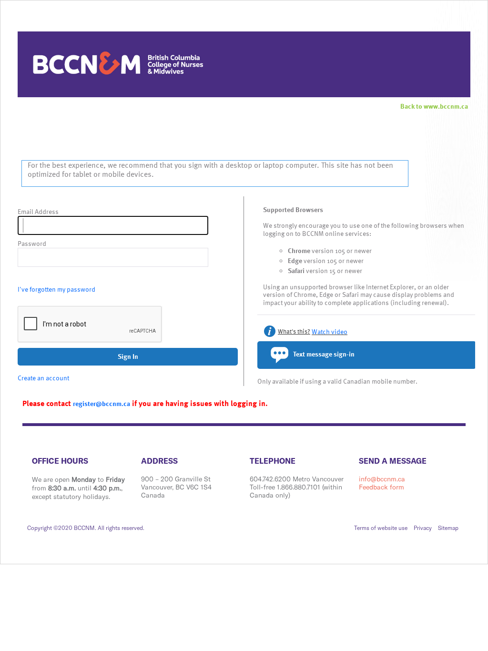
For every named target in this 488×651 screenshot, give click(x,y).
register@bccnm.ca (101, 403)
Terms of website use (380, 527)
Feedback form (381, 487)
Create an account (43, 378)
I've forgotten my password (56, 289)
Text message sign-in (323, 354)
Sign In (128, 356)
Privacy (423, 527)
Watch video (329, 331)
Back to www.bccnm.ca (434, 106)
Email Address (38, 212)
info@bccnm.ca (382, 479)
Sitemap (448, 527)
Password (32, 244)
